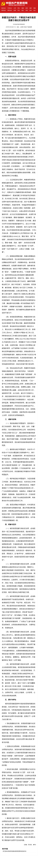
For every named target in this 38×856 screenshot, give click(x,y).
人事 (15, 8)
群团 (27, 8)
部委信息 (3, 10)
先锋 (27, 10)
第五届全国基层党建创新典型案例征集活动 (14, 851)
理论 (19, 8)
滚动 (31, 10)
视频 (34, 8)
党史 (23, 10)
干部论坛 (10, 8)
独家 (31, 8)
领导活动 (10, 10)
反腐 (15, 10)
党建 (23, 8)
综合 (34, 10)
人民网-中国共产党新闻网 (26, 27)
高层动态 (3, 8)
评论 (19, 10)
